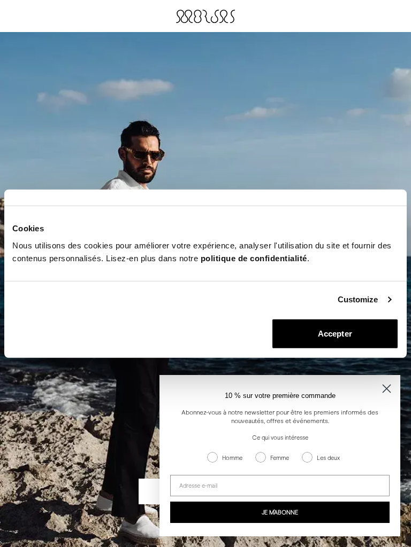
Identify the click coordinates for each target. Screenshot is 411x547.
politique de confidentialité (254, 257)
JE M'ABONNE (280, 512)
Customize (358, 299)
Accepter (335, 333)
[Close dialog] (386, 388)
